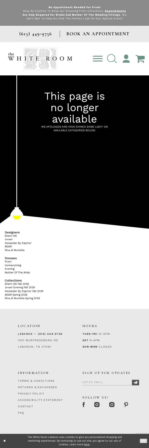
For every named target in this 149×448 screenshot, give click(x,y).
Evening (9, 268)
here (86, 444)
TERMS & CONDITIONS (36, 380)
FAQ (21, 412)
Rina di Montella (14, 250)
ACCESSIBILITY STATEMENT (40, 399)
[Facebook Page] (83, 405)
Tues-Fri (89, 333)
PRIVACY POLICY (31, 393)
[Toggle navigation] (98, 59)
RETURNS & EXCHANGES (37, 387)
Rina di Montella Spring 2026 (22, 298)
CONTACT (25, 406)
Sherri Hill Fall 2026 (17, 283)
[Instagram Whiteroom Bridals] (112, 405)
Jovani (8, 239)
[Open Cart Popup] (140, 59)
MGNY (8, 246)
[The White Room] (40, 59)
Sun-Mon (90, 346)
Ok (143, 440)
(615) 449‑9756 (50, 333)
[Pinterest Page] (126, 405)
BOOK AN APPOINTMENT (98, 34)
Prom (8, 261)
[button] (112, 59)
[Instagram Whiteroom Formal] (97, 405)
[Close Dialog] (5, 441)
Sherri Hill (11, 235)
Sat (85, 340)
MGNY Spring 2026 (16, 294)
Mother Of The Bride (17, 272)
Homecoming (13, 265)
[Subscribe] (135, 382)
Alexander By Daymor (18, 243)
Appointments (115, 10)
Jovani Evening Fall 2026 (20, 287)
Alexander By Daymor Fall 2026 (24, 291)
